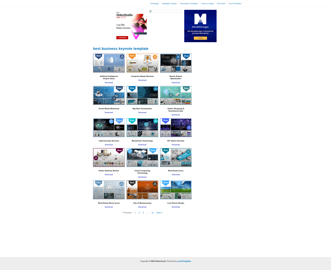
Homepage (155, 4)
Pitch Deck (221, 4)
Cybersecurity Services (109, 141)
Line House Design (175, 203)
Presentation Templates (189, 4)
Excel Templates (235, 4)
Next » (159, 213)
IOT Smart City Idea (175, 141)
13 (153, 213)
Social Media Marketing (109, 109)
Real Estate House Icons (109, 203)
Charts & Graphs (207, 4)
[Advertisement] (142, 236)
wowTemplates (184, 261)
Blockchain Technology (142, 141)
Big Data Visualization (142, 109)
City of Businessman (142, 203)
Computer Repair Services (142, 76)
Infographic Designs (169, 4)
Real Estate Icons (175, 171)
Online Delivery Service (109, 171)
